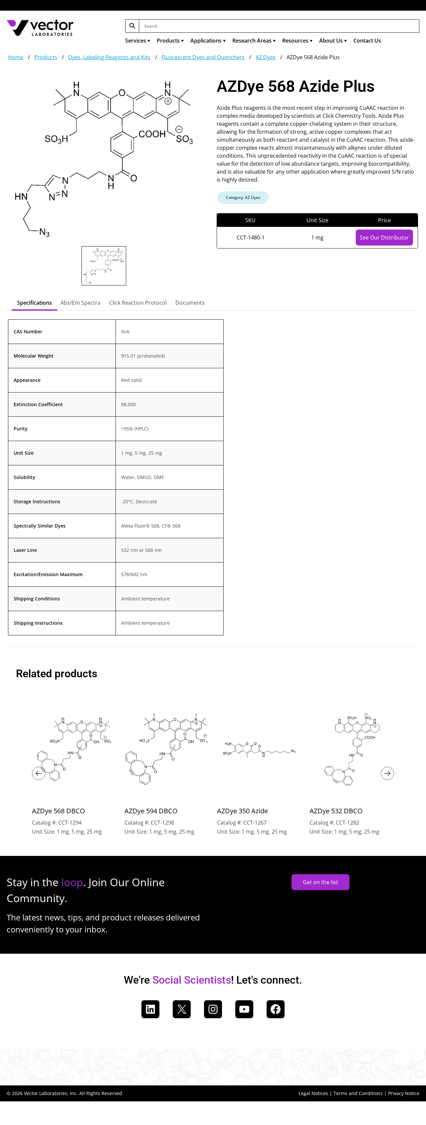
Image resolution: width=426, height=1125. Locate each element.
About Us (331, 40)
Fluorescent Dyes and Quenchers (203, 57)
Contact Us (367, 40)
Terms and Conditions (358, 1093)
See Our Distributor (384, 237)
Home (15, 57)
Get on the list (320, 882)
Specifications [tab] (34, 302)
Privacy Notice (403, 1093)
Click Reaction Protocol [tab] (138, 302)
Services (135, 40)
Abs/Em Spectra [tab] (81, 302)
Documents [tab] (190, 302)
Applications (206, 40)
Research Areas (252, 40)
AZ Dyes (266, 57)
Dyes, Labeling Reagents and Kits (109, 57)
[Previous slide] (38, 773)
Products (168, 40)
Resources (295, 40)
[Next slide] (387, 773)
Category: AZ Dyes (243, 197)
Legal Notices (313, 1093)
